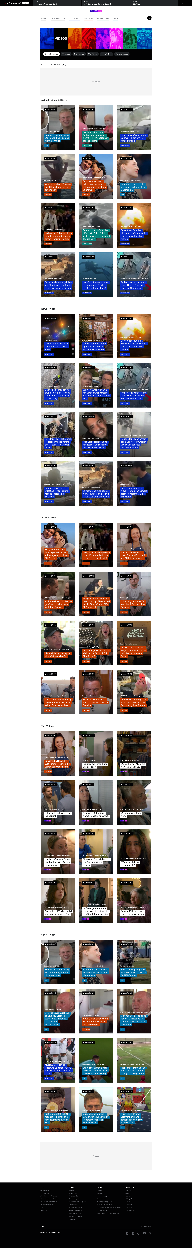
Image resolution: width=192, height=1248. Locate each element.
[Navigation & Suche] (149, 18)
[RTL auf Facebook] (127, 1233)
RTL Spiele (129, 1199)
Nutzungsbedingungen (104, 1202)
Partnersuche (73, 1196)
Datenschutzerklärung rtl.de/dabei (109, 1207)
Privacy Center (102, 1196)
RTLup (127, 1202)
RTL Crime (129, 1204)
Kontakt (99, 1190)
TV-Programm (45, 1193)
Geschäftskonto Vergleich (77, 1202)
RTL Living (128, 1207)
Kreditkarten (73, 1204)
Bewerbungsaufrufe (47, 1204)
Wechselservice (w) (75, 1207)
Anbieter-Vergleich (75, 1216)
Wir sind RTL (129, 1187)
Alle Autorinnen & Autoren (49, 1199)
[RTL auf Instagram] (133, 1233)
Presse (127, 1196)
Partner (71, 1187)
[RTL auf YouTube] (144, 1233)
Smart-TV (43, 1210)
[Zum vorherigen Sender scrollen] (182, 3)
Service (99, 1187)
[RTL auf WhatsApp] (150, 1233)
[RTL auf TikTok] (138, 1233)
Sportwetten (73, 1193)
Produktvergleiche (75, 1199)
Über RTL (128, 1190)
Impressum (101, 1193)
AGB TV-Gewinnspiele (104, 1204)
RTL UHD (43, 1207)
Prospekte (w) (73, 1219)
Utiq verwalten (102, 1210)
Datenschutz (101, 1199)
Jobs (127, 1193)
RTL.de (42, 1187)
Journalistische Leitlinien (49, 1202)
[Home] (96, 11)
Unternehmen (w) (75, 1213)
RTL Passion (129, 1210)
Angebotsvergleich (75, 1210)
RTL (41, 65)
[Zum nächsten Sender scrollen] (187, 3)
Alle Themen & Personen (48, 1196)
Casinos (71, 1190)
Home (42, 1226)
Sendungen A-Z (45, 1190)
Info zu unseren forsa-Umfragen (108, 1213)
